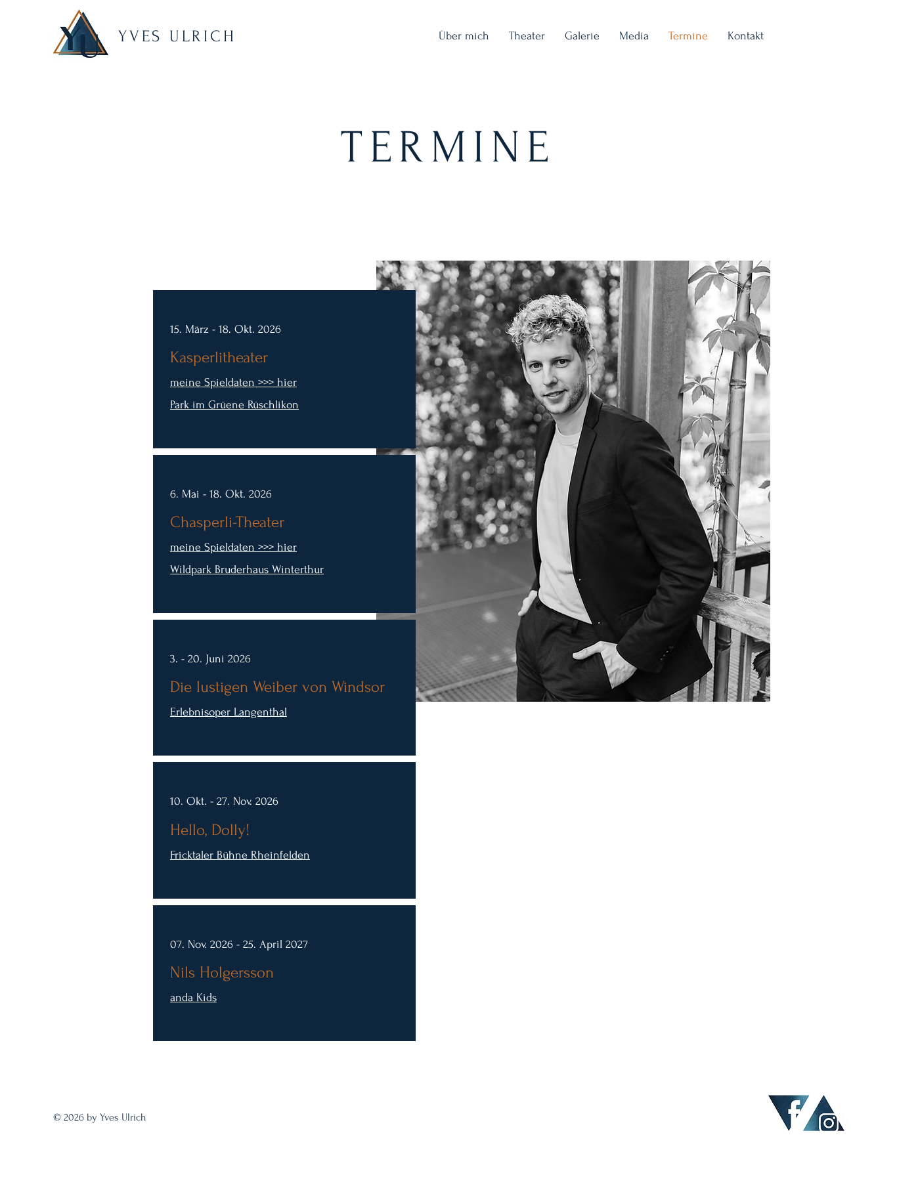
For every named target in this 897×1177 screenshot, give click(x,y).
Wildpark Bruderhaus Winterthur (247, 569)
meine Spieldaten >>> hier (233, 382)
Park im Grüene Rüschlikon (234, 404)
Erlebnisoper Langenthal (228, 712)
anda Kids (193, 997)
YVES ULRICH (177, 36)
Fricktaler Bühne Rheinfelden (240, 855)
